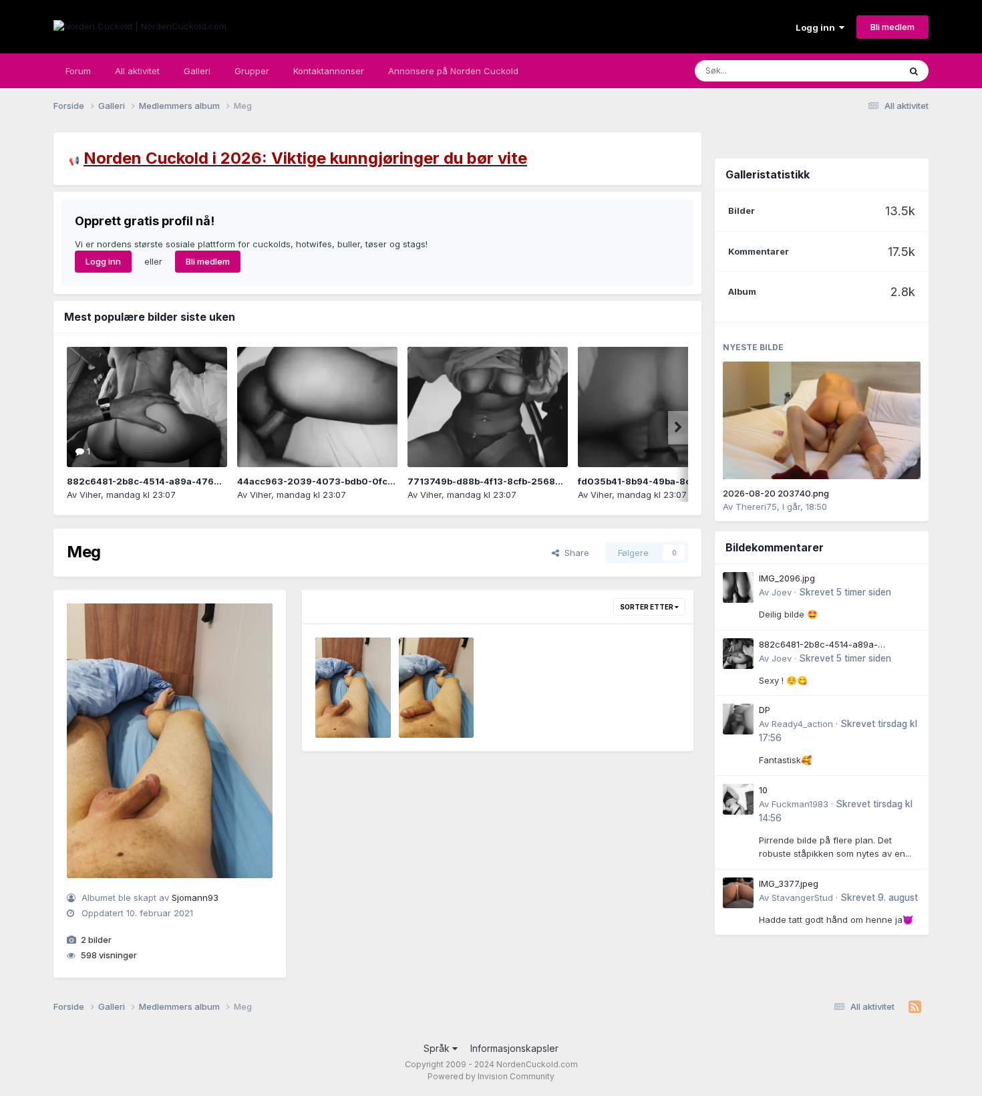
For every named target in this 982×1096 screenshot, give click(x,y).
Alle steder (859, 70)
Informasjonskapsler (514, 1048)
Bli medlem (892, 26)
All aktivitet (137, 70)
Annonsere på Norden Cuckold (453, 70)
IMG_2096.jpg (787, 578)
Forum (78, 70)
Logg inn (817, 27)
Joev (782, 592)
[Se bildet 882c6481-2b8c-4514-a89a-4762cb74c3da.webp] (147, 407)
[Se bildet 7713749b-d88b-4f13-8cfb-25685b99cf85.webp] (487, 407)
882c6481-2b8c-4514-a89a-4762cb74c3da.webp (179, 481)
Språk (438, 1048)
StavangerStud (802, 897)
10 (763, 790)
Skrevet (845, 592)
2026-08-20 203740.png (776, 493)
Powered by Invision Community (491, 1076)
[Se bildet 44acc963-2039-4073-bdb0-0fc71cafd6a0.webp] (317, 407)
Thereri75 (756, 506)
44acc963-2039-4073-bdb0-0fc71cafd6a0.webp (349, 481)
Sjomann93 (195, 897)
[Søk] (914, 71)
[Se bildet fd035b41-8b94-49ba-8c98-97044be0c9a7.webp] (658, 407)
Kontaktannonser (328, 70)
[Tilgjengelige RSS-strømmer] (915, 1007)
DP (764, 709)
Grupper (251, 70)
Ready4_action (802, 723)
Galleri (197, 70)
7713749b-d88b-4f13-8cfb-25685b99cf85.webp (516, 481)
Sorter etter (647, 607)
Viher (90, 494)
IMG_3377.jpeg (788, 883)
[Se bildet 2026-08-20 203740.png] (822, 420)
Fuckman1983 (800, 804)
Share (574, 552)
